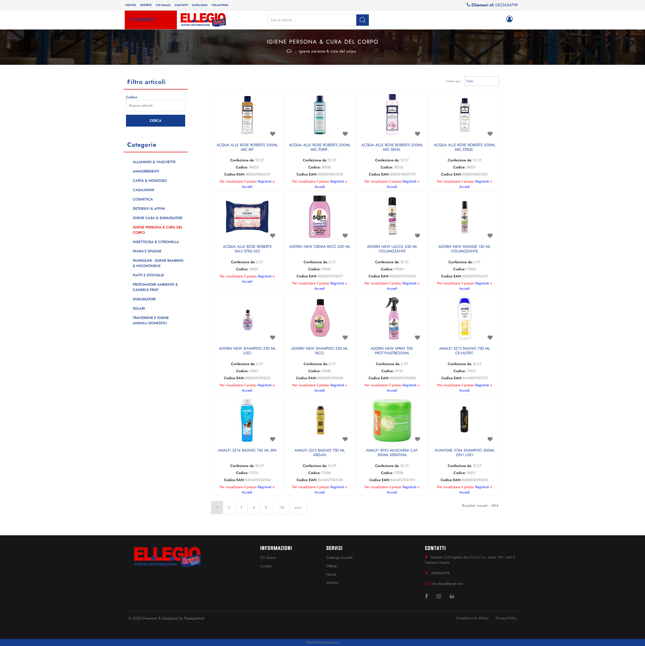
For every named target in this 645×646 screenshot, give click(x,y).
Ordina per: (453, 81)
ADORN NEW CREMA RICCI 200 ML (319, 246)
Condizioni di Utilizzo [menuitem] (472, 618)
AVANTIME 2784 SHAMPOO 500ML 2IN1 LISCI (465, 453)
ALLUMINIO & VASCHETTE (154, 161)
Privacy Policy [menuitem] (506, 618)
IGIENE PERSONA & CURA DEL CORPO (327, 51)
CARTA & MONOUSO (150, 180)
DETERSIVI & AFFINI (149, 208)
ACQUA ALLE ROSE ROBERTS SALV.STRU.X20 (247, 249)
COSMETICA (143, 199)
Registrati (265, 181)
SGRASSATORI (144, 299)
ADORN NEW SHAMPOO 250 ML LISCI (247, 351)
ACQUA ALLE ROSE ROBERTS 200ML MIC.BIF (247, 147)
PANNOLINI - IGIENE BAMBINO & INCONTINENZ (158, 263)
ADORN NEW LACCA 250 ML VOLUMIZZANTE (392, 249)
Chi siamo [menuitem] (163, 5)
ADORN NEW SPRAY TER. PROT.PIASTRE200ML (392, 351)
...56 (280, 507)
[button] (362, 20)
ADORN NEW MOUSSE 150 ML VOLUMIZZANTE (464, 249)
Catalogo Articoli (289, 50)
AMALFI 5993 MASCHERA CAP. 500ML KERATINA (392, 453)
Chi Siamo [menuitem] (268, 557)
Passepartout (194, 618)
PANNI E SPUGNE (147, 251)
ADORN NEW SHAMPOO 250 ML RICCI (319, 351)
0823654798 (506, 5)
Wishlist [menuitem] (332, 582)
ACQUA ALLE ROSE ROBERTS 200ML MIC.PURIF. (319, 147)
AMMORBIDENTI (146, 171)
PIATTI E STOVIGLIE (148, 275)
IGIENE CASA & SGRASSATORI (157, 217)
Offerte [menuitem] (146, 5)
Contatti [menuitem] (181, 5)
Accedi (247, 186)
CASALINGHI (143, 189)
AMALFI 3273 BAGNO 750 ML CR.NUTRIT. (464, 351)
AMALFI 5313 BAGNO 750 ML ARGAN (320, 453)
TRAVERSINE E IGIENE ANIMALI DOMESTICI (151, 320)
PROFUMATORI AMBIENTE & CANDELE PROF (155, 287)
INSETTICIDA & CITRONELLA (156, 241)
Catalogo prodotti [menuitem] (339, 557)
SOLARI (139, 308)
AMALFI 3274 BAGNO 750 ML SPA (247, 450)
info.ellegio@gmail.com (447, 583)
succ (298, 507)
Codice (131, 97)
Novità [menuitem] (130, 5)
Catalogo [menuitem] (199, 5)
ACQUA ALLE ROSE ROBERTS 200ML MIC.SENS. (392, 147)
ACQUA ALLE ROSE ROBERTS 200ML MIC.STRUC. (464, 147)
